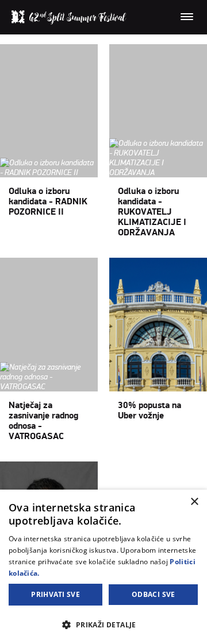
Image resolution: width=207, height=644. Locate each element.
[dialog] (103, 567)
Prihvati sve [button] (55, 594)
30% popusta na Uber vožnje (149, 410)
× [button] (194, 502)
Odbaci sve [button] (153, 594)
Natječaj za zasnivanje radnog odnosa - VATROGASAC (43, 420)
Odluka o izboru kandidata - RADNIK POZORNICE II (48, 201)
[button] (103, 624)
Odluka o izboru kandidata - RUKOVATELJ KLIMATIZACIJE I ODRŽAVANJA (152, 211)
